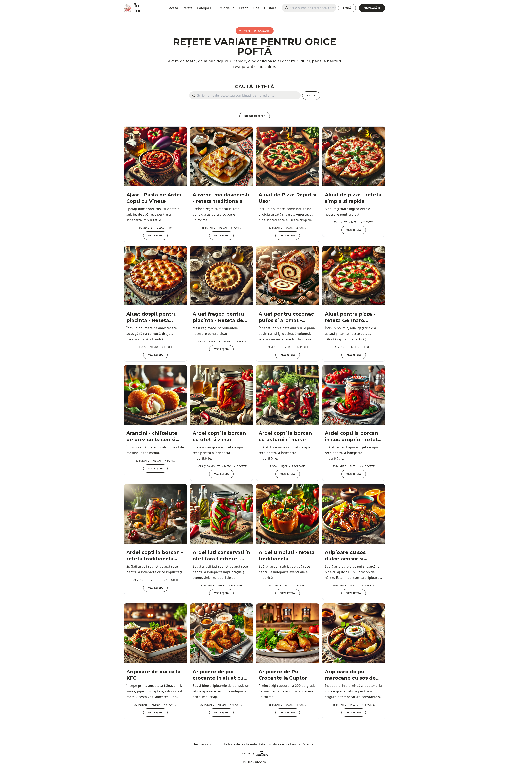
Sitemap (309, 744)
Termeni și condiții (207, 744)
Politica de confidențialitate (244, 744)
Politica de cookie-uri (284, 744)
